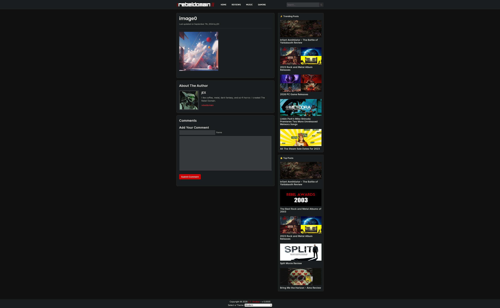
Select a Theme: (236, 305)
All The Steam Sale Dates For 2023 (300, 148)
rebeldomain (207, 105)
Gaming (262, 5)
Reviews (236, 5)
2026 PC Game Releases (294, 94)
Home (223, 5)
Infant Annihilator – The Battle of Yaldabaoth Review (299, 41)
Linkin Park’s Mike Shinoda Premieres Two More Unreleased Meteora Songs (299, 121)
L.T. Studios (254, 301)
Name (219, 132)
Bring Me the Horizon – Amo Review (300, 287)
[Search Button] (321, 4)
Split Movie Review (291, 263)
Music (249, 5)
